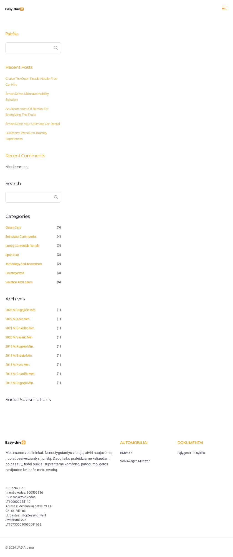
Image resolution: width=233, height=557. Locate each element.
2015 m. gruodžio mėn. (20, 374)
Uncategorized (14, 273)
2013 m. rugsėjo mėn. (19, 383)
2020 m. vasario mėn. (19, 337)
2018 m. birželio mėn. (18, 355)
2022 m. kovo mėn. (17, 319)
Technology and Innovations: (23, 264)
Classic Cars (13, 227)
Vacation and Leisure (18, 282)
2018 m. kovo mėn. (17, 364)
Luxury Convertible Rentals (22, 246)
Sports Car (12, 255)
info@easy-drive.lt (33, 515)
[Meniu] (224, 8)
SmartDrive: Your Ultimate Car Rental (32, 124)
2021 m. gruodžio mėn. (20, 328)
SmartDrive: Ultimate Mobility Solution (27, 97)
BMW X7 (126, 453)
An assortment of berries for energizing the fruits (26, 112)
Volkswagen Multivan (135, 461)
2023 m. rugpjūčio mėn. (20, 310)
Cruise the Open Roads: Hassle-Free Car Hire (31, 82)
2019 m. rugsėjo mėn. (19, 346)
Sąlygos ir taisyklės (191, 453)
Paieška (11, 33)
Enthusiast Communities (21, 236)
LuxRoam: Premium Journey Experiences (26, 136)
